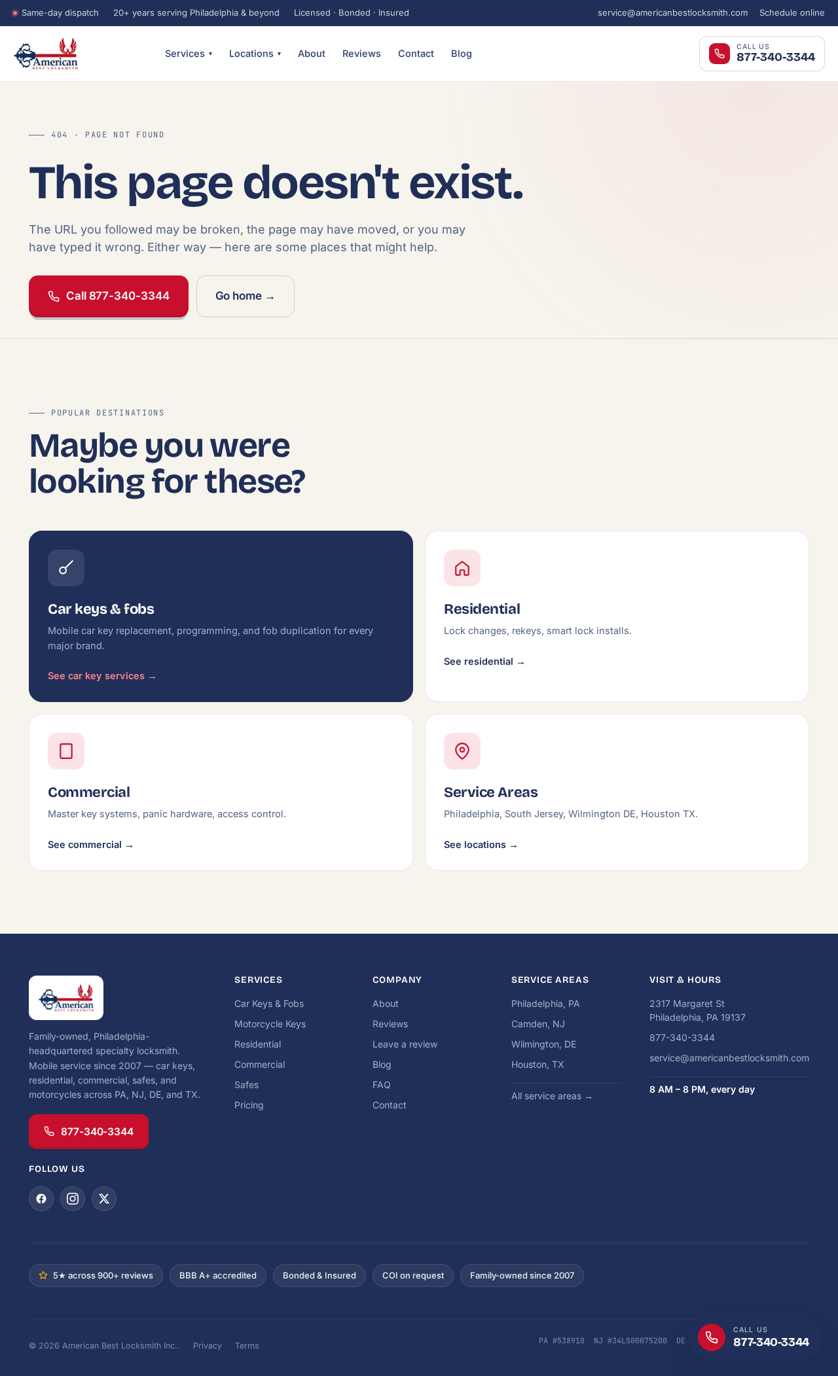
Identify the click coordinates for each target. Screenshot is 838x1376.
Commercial (259, 1064)
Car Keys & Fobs (269, 1003)
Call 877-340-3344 (118, 295)
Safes (246, 1084)
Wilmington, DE (543, 1044)
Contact (416, 53)
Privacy (207, 1345)
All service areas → (552, 1095)
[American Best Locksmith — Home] (78, 53)
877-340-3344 (97, 1131)
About (311, 53)
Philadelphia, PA (545, 1003)
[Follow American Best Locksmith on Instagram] (72, 1198)
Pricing (249, 1104)
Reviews (361, 53)
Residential (257, 1044)
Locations (255, 53)
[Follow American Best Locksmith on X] (104, 1198)
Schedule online (792, 12)
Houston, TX (537, 1064)
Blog (461, 53)
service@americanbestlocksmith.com (673, 12)
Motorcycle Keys (270, 1023)
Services (188, 53)
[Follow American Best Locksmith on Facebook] (41, 1198)
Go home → (245, 295)
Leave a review (405, 1044)
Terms (247, 1345)
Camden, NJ (538, 1023)
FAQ (382, 1084)
